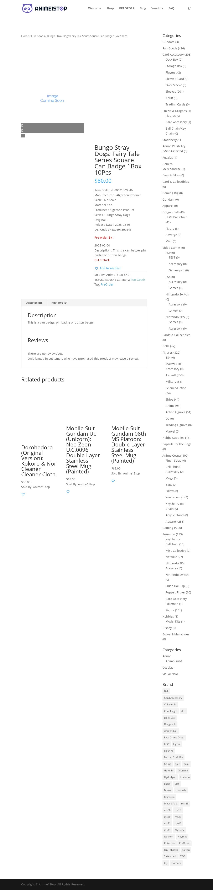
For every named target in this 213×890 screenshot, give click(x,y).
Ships (169, 399)
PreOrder (107, 284)
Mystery (179, 830)
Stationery (169, 140)
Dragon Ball (170, 212)
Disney (167, 628)
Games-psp (177, 270)
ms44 (167, 830)
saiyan (186, 850)
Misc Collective (176, 551)
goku (186, 764)
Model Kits (173, 621)
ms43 (178, 823)
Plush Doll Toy (175, 586)
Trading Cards (175, 104)
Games (173, 288)
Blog (143, 8)
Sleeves (171, 91)
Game (167, 764)
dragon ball (170, 731)
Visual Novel (171, 674)
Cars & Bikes (171, 175)
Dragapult (170, 724)
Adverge (171, 235)
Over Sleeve (174, 85)
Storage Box (174, 66)
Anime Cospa (171, 455)
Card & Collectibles (175, 182)
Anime (170, 406)
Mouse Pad (170, 803)
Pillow (170, 491)
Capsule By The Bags (176, 444)
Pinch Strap (174, 460)
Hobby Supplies (173, 438)
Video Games (171, 248)
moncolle (181, 790)
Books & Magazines (175, 634)
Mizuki (168, 790)
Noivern (168, 836)
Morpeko (169, 797)
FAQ (171, 8)
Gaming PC (170, 528)
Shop (110, 8)
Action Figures (175, 412)
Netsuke (171, 557)
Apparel (167, 206)
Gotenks (169, 770)
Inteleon (185, 777)
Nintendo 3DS (175, 317)
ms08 (167, 810)
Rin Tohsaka (171, 850)
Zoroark (176, 863)
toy (166, 863)
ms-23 (184, 803)
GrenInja (183, 770)
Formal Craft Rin (173, 757)
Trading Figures (176, 425)
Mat (177, 784)
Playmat (171, 72)
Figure (170, 228)
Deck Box (172, 59)
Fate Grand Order (174, 737)
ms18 (178, 810)
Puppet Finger (175, 592)
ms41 (167, 823)
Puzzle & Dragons (174, 111)
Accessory (175, 264)
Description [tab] (34, 303)
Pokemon (168, 534)
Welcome (94, 8)
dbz (183, 711)
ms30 (167, 817)
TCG (182, 856)
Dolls (165, 346)
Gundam (168, 42)
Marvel (170, 431)
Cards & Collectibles (176, 335)
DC (168, 418)
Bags (169, 485)
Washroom (173, 497)
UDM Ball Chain (176, 217)
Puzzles (167, 157)
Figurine (168, 751)
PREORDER (126, 8)
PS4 (168, 277)
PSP (168, 253)
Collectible (170, 704)
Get (177, 764)
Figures (171, 116)
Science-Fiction (176, 388)
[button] (107, 268)
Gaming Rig (170, 193)
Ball (166, 691)
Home (25, 36)
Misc (169, 241)
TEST (172, 257)
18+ (168, 357)
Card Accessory (173, 54)
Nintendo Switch (177, 294)
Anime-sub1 (174, 661)
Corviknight (170, 711)
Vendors (157, 8)
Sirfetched (170, 856)
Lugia (167, 784)
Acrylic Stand (175, 515)
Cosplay (167, 667)
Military (171, 382)
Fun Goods (38, 36)
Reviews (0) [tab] (59, 303)
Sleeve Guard (175, 79)
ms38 (178, 817)
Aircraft (171, 375)
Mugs (169, 478)
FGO (166, 744)
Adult (169, 98)
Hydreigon (170, 777)
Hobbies (168, 616)
